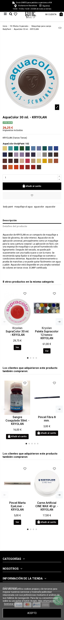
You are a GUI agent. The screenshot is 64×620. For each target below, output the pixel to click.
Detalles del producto (15, 226)
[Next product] (60, 28)
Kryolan (17, 328)
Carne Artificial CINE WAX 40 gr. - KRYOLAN (46, 506)
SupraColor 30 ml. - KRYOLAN (17, 333)
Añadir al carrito (33, 186)
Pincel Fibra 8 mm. (47, 418)
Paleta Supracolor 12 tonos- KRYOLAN (46, 335)
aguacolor (39, 206)
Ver (17, 347)
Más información (46, 601)
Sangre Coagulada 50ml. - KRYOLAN (17, 420)
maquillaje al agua (23, 206)
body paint (8, 206)
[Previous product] (59, 28)
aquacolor (50, 206)
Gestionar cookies (13, 604)
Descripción (10, 220)
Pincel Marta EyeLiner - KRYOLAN (17, 506)
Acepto (32, 613)
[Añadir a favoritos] (32, 195)
